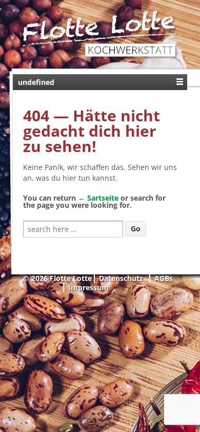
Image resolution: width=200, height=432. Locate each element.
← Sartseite (98, 198)
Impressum (88, 287)
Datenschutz (121, 278)
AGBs (163, 278)
